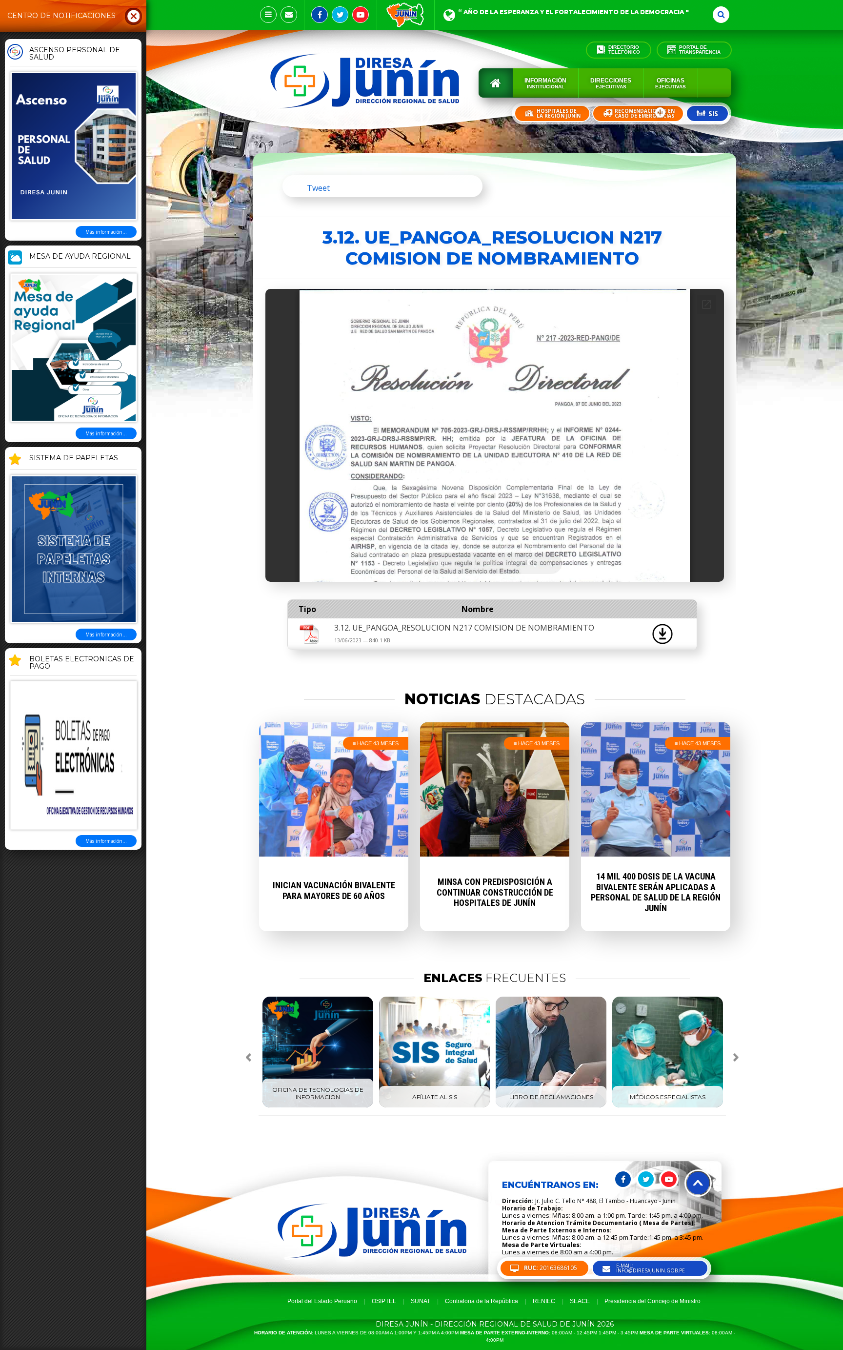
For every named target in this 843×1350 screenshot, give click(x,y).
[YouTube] (360, 14)
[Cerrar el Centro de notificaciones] (134, 15)
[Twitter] (340, 14)
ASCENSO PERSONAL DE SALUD (74, 53)
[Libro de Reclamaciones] (551, 1105)
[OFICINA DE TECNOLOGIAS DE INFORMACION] (317, 1105)
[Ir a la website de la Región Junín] (406, 15)
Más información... (106, 231)
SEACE (580, 1301)
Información (545, 83)
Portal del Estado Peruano (322, 1301)
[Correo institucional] (289, 14)
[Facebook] (319, 14)
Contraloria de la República (481, 1301)
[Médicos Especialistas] (667, 1105)
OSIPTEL (384, 1301)
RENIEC (544, 1301)
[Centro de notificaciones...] (268, 14)
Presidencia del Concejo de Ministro (652, 1301)
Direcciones (610, 83)
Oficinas (670, 83)
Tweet (318, 188)
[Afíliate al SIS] (434, 1105)
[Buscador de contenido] (721, 14)
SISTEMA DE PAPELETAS (73, 458)
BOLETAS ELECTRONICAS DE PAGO (81, 663)
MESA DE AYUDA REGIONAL (80, 257)
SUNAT (420, 1301)
